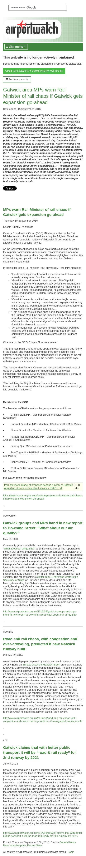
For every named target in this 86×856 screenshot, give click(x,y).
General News (67, 842)
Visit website (34, 71)
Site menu (16, 46)
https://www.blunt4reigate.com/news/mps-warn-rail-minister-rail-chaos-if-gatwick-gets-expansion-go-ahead (43, 497)
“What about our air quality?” (19, 548)
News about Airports (14, 845)
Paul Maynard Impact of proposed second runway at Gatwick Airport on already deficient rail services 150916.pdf (38, 487)
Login (71, 852)
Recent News (34, 845)
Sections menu (17, 79)
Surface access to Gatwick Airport (41, 664)
